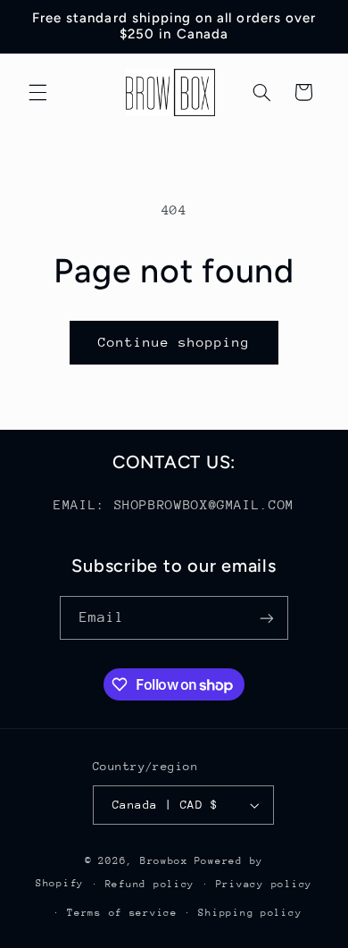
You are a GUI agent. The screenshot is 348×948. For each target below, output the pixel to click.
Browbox (164, 861)
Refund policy (150, 884)
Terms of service (122, 913)
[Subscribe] (266, 618)
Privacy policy (264, 884)
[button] (37, 92)
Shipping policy (250, 913)
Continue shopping (174, 341)
